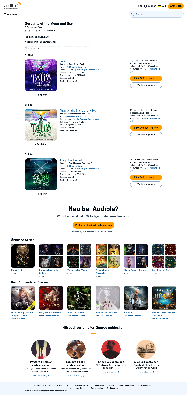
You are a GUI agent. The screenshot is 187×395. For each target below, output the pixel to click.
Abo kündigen (112, 388)
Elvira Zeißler (162, 319)
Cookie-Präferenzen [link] (126, 386)
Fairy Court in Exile (71, 160)
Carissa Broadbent (51, 316)
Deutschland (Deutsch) (78, 388)
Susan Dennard (134, 316)
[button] (32, 48)
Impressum (100, 386)
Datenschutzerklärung (83, 386)
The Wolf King (17, 270)
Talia (63, 61)
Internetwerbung (144, 386)
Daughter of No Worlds (50, 312)
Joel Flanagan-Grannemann (75, 116)
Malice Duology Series (135, 270)
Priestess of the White (106, 312)
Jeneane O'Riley (78, 316)
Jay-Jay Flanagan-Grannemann (86, 70)
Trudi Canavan (106, 316)
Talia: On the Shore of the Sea (78, 110)
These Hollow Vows (77, 270)
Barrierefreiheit (97, 388)
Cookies (111, 386)
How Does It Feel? (76, 312)
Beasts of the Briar (161, 270)
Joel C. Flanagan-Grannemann (76, 67)
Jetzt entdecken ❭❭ (41, 375)
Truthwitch (129, 312)
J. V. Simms (20, 319)
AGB (69, 386)
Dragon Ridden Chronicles (103, 272)
